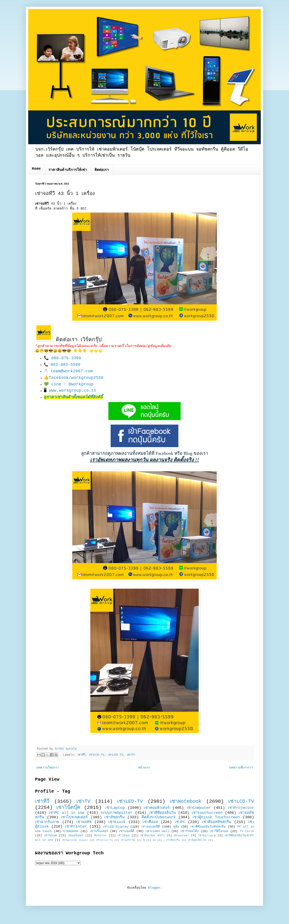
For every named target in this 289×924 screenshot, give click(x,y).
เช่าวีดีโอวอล (219, 831)
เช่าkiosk (117, 822)
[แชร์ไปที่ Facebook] (51, 754)
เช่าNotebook (185, 801)
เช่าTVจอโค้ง (189, 831)
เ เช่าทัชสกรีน (172, 840)
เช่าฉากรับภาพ (47, 822)
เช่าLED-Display (115, 826)
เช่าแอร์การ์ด (128, 840)
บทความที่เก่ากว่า (241, 767)
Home (36, 169)
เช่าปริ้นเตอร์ (99, 831)
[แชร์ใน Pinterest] (56, 754)
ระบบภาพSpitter (117, 813)
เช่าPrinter (76, 826)
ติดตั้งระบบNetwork (159, 817)
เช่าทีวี (81, 755)
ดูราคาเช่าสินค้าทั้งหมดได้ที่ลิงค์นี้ (73, 397)
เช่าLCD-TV (96, 755)
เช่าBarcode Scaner (75, 840)
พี (144, 840)
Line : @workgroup (72, 384)
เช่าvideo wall (157, 831)
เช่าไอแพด (50, 835)
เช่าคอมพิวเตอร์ (157, 808)
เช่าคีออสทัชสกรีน (216, 822)
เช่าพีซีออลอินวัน (162, 813)
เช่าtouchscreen (207, 813)
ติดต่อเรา (102, 170)
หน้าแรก (144, 767)
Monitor (100, 835)
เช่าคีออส (150, 822)
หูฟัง (176, 826)
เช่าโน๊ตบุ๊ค (68, 807)
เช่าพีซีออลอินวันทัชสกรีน (208, 826)
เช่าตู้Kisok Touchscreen (216, 817)
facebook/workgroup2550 (76, 377)
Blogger (154, 888)
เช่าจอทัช (83, 822)
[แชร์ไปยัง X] (47, 754)
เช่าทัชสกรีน (114, 817)
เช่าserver (181, 835)
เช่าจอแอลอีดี (150, 826)
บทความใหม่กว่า (47, 767)
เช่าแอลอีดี (126, 831)
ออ (154, 840)
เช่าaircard (207, 835)
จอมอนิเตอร (75, 835)
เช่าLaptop (115, 808)
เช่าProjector (241, 808)
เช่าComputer (199, 808)
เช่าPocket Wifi (152, 835)
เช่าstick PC (104, 840)
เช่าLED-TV (115, 755)
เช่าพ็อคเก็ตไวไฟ (197, 840)
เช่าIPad (123, 835)
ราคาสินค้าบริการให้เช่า (68, 170)
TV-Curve (247, 831)
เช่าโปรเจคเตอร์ (74, 817)
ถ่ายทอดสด (70, 831)
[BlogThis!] (43, 754)
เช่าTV (131, 755)
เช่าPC (180, 822)
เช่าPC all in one (67, 813)
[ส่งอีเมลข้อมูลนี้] (39, 754)
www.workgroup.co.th (72, 390)
